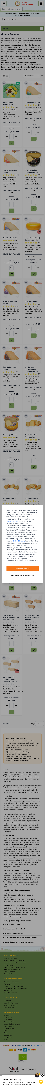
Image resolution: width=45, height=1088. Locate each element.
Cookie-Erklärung (12, 521)
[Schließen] (40, 507)
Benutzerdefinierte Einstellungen (22, 575)
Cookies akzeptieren (22, 568)
